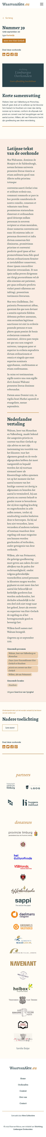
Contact (23, 1103)
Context (23, 1091)
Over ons (23, 1097)
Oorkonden (23, 1084)
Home (23, 1078)
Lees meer (10, 727)
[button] (41, 4)
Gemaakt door (23, 1115)
